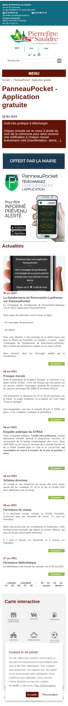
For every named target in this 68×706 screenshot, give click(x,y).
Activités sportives (54, 641)
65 (12, 585)
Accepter (32, 694)
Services (13, 640)
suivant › (47, 585)
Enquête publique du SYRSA (23, 432)
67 (25, 585)
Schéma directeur (15, 480)
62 (55, 583)
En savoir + (56, 364)
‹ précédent (25, 583)
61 (48, 583)
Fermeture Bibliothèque (19, 562)
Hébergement (34, 640)
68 (31, 585)
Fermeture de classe (17, 509)
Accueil (6, 80)
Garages (34, 619)
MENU (34, 73)
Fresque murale (14, 376)
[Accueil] (34, 44)
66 (19, 585)
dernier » (59, 585)
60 (42, 583)
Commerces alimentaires (13, 621)
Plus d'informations (45, 685)
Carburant (54, 620)
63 (61, 583)
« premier (11, 583)
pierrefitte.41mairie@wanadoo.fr (16, 15)
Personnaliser (50, 694)
